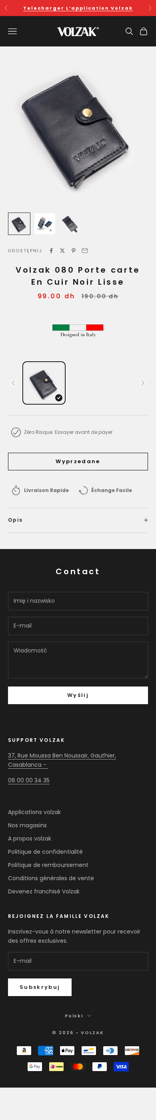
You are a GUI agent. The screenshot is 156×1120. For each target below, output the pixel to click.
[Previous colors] (13, 383)
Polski (74, 1016)
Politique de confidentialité (45, 852)
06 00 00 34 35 (29, 780)
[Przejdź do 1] (19, 224)
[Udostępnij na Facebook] (51, 250)
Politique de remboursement (48, 865)
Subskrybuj (40, 987)
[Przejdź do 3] (70, 224)
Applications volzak (34, 812)
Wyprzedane (78, 461)
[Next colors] (143, 383)
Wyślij (78, 695)
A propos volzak (29, 838)
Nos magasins (27, 825)
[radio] (44, 383)
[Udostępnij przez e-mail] (85, 250)
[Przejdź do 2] (45, 224)
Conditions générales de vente (51, 878)
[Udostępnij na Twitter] (62, 250)
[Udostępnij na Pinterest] (73, 250)
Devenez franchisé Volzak (44, 891)
